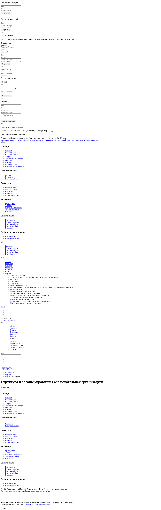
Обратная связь (11, 164)
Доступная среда (16, 289)
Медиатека (9, 160)
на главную (9, 373)
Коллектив (9, 268)
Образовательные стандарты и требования (25, 303)
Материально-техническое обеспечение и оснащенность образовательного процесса (41, 287)
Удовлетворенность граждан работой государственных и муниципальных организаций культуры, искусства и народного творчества (50, 140)
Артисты (8, 206)
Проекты (8, 193)
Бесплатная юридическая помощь (37, 491)
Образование (14, 281)
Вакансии (9, 212)
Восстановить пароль (9, 78)
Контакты (9, 228)
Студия (8, 162)
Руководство (10, 204)
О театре (8, 151)
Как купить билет (12, 179)
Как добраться (10, 220)
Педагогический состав (18, 285)
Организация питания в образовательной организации (30, 301)
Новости (8, 270)
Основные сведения (17, 275)
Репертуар (9, 264)
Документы (9, 156)
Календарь (9, 177)
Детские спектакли (12, 189)
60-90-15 (8, 320)
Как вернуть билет (12, 226)
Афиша (8, 175)
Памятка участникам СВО (15, 166)
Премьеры (9, 191)
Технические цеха (12, 210)
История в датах (11, 153)
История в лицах (11, 155)
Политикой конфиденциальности (37, 504)
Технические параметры (14, 158)
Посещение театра (12, 222)
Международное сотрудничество (22, 299)
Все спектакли (10, 187)
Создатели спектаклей (13, 208)
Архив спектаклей (12, 195)
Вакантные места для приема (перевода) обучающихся (30, 295)
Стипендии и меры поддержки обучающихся (26, 297)
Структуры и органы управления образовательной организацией (34, 277)
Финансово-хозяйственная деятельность (25, 293)
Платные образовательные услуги (22, 291)
